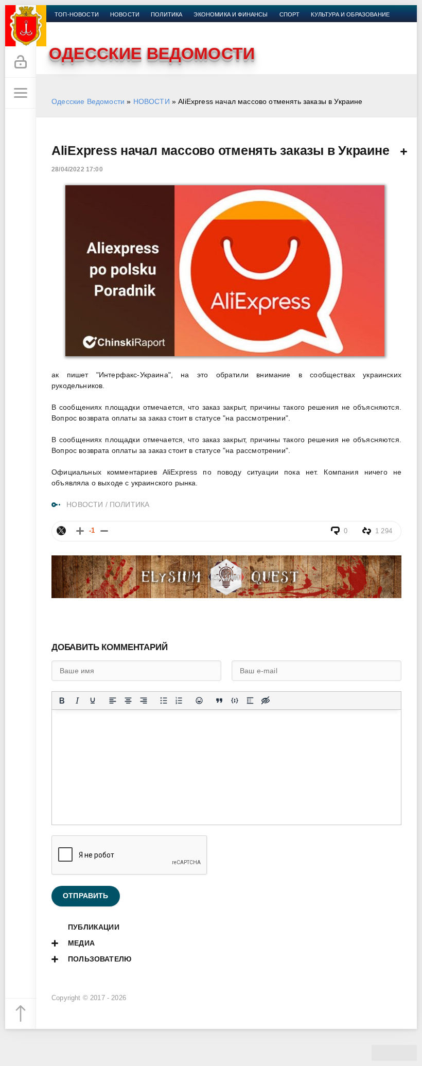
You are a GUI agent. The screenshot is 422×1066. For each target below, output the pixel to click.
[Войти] (20, 62)
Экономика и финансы (231, 14)
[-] (104, 531)
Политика (166, 14)
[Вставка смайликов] (199, 700)
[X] (61, 530)
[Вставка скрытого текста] (265, 700)
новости (124, 14)
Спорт (289, 14)
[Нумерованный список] (179, 700)
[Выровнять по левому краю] (112, 700)
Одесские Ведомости (88, 101)
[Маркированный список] (163, 700)
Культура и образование (350, 14)
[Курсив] (77, 700)
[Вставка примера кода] (234, 700)
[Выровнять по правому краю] (143, 700)
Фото (142, 27)
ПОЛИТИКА (129, 504)
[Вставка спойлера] (250, 700)
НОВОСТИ (151, 101)
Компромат (73, 27)
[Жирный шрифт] (61, 700)
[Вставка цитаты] (219, 700)
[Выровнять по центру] (128, 700)
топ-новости (77, 14)
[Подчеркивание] (92, 700)
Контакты (178, 27)
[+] (80, 531)
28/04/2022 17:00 (77, 169)
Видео (113, 27)
